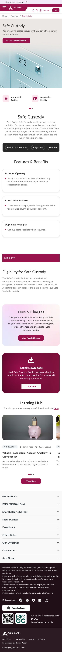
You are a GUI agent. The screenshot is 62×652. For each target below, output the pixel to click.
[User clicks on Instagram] (46, 600)
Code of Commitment (36, 639)
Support (46, 10)
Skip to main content (14, 2)
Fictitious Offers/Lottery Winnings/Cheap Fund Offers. (26, 593)
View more (31, 481)
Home (4, 16)
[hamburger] (4, 8)
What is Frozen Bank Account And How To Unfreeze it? (26, 454)
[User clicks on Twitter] (27, 600)
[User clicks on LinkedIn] (40, 600)
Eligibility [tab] (9, 257)
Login (56, 10)
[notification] (33, 10)
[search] (37, 10)
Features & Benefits (17, 147)
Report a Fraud (18, 608)
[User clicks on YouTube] (33, 600)
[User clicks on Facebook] (21, 600)
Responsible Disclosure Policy (14, 643)
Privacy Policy (19, 639)
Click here (31, 386)
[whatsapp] (41, 10)
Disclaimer (6, 639)
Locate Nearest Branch (16, 40)
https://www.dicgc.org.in (42, 622)
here (56, 408)
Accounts (14, 16)
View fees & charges (31, 338)
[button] (30, 108)
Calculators (9, 550)
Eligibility (38, 147)
